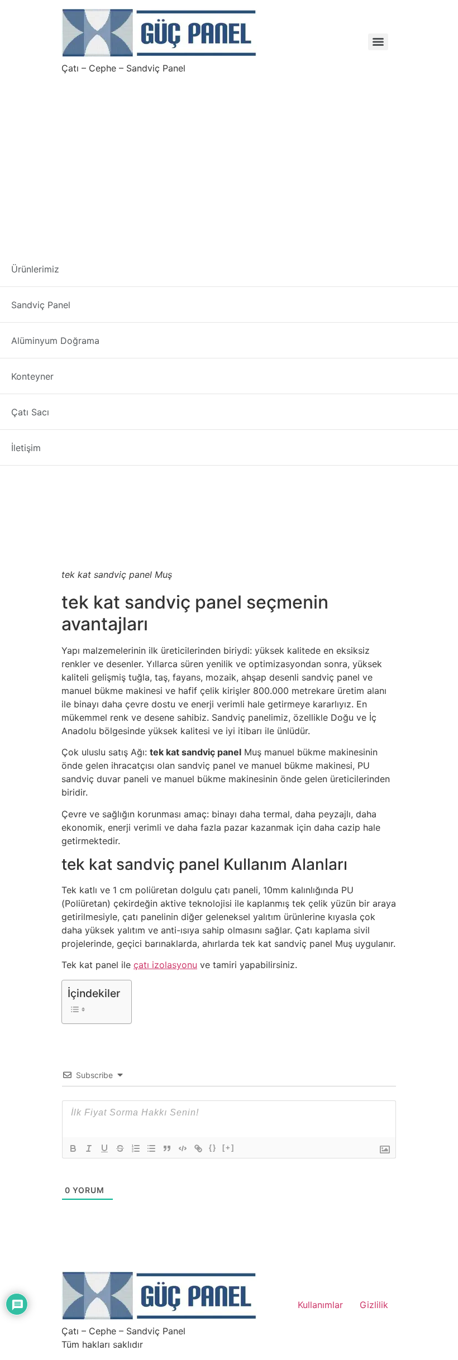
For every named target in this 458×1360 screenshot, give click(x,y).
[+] (228, 1147)
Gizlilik (374, 1304)
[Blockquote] (167, 1148)
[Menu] (378, 41)
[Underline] (104, 1148)
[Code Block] (182, 1148)
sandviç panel (114, 325)
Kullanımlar (320, 1304)
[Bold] (73, 1148)
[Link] (198, 1148)
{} (213, 1147)
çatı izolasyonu (165, 964)
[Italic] (89, 1148)
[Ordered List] (136, 1148)
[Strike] (120, 1148)
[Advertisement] (229, 158)
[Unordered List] (151, 1148)
